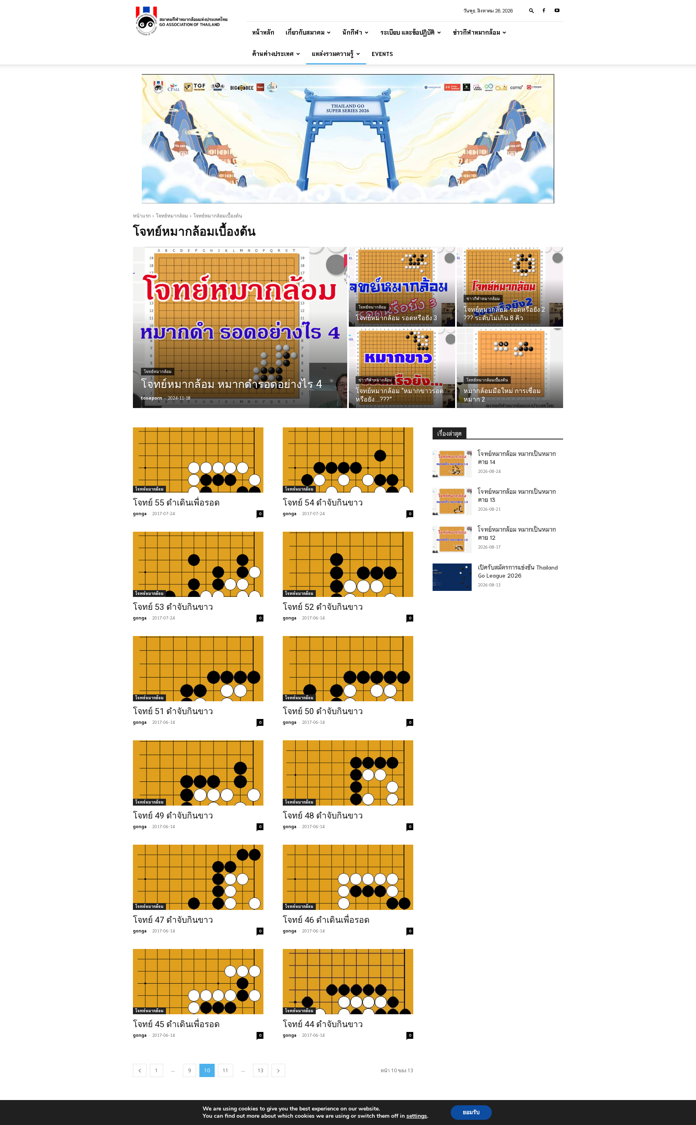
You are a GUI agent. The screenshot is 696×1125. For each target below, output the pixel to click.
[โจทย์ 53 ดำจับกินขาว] (198, 564)
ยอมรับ (471, 1112)
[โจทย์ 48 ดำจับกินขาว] (348, 773)
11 (225, 1070)
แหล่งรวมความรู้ (333, 53)
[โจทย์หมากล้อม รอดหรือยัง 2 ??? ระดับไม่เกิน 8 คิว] (510, 287)
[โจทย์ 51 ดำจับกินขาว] (198, 668)
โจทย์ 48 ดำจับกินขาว (323, 815)
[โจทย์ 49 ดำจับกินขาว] (198, 773)
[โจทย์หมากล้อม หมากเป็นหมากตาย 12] (452, 539)
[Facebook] (544, 10)
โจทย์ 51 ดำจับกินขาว (173, 711)
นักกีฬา (352, 32)
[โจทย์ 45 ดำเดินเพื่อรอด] (198, 981)
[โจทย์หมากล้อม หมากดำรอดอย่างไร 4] (240, 327)
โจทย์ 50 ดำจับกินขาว (323, 711)
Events (382, 53)
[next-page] (278, 1070)
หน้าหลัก (263, 32)
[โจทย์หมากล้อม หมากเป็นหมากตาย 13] (452, 501)
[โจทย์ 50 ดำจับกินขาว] (348, 668)
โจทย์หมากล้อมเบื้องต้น (487, 380)
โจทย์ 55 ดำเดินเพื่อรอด (176, 503)
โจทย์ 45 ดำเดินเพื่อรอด (176, 1024)
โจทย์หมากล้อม (172, 215)
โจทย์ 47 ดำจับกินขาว (173, 920)
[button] (532, 10)
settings (416, 1116)
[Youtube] (557, 10)
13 (260, 1070)
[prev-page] (140, 1070)
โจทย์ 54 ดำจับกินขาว (323, 503)
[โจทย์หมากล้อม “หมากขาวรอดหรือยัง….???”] (402, 368)
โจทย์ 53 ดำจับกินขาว (173, 607)
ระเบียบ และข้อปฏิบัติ (407, 32)
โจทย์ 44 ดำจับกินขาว (323, 1024)
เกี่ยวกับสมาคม (305, 32)
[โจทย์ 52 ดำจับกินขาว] (348, 564)
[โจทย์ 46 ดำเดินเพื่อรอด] (348, 877)
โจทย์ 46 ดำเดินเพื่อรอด (326, 920)
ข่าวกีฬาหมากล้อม (476, 32)
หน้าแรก (142, 215)
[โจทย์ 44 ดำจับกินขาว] (348, 981)
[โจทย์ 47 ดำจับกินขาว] (198, 877)
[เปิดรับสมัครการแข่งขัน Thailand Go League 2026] (452, 577)
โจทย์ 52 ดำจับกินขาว (323, 607)
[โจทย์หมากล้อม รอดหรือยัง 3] (402, 287)
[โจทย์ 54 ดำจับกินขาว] (348, 460)
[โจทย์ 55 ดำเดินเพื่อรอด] (198, 460)
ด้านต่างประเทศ (273, 53)
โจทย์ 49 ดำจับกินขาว (173, 815)
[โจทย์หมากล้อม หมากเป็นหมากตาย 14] (452, 463)
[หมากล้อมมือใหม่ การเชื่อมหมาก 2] (510, 368)
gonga (140, 513)
